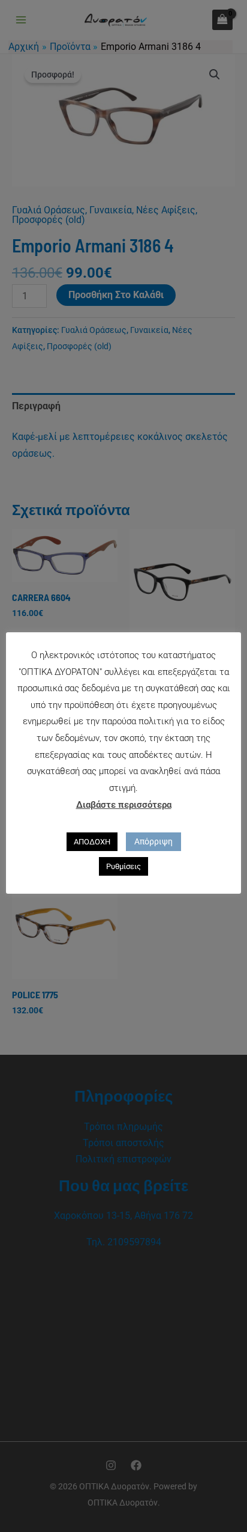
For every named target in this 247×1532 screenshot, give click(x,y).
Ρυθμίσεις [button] (123, 866)
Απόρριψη (153, 841)
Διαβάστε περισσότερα (123, 804)
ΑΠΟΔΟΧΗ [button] (92, 841)
